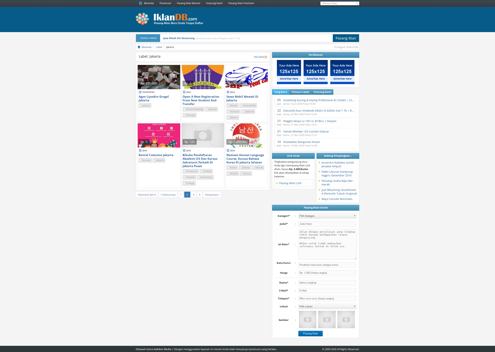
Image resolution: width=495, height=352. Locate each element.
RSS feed (259, 57)
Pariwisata (191, 171)
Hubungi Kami (214, 3)
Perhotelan (206, 177)
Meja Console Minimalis (337, 199)
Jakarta (146, 105)
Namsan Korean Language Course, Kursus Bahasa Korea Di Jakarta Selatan (245, 158)
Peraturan (165, 3)
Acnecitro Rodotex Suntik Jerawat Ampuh (338, 164)
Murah (233, 105)
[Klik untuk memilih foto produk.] (307, 319)
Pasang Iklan (346, 38)
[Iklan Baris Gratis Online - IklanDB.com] (172, 24)
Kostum (146, 160)
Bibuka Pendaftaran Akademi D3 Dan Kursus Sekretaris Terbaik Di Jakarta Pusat (200, 160)
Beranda (149, 3)
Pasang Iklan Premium (241, 3)
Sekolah (190, 177)
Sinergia (190, 115)
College (190, 183)
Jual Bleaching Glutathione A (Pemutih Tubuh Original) (339, 191)
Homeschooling (194, 109)
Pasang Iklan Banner (188, 3)
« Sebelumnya (168, 194)
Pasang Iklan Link (290, 183)
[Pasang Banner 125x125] (289, 83)
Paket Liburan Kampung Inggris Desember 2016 (337, 173)
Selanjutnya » (212, 194)
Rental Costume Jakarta (156, 155)
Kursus (247, 173)
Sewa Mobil (249, 105)
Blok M (233, 173)
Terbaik (207, 171)
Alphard (249, 111)
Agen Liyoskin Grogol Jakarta (154, 98)
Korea (233, 167)
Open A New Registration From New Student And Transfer (201, 100)
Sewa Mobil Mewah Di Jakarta (242, 98)
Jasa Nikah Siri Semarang (179, 38)
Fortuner (234, 111)
